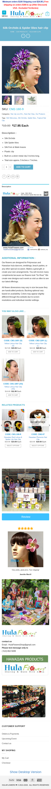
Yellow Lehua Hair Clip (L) (38, 345)
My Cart (5, 758)
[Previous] (6, 69)
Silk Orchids (22, 118)
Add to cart (23, 167)
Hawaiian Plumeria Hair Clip (38, 438)
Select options (13, 445)
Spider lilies (32, 118)
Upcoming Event (9, 739)
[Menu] (4, 12)
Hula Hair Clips (35, 32)
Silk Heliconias (11, 118)
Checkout (6, 763)
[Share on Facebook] (4, 177)
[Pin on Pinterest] (17, 177)
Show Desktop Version (25, 772)
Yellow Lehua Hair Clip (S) (13, 345)
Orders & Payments (10, 734)
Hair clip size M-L (17, 114)
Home (12, 32)
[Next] (45, 69)
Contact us (6, 743)
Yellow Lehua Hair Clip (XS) (13, 388)
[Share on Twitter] (9, 177)
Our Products (21, 32)
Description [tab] (6, 186)
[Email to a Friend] (13, 177)
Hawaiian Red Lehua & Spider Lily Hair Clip (13, 438)
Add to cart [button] (13, 352)
